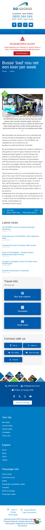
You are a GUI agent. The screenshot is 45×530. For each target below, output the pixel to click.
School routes (7, 429)
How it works (7, 474)
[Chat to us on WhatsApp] (25, 396)
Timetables (6, 432)
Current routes (7, 426)
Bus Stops (6, 422)
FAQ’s (4, 456)
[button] (22, 31)
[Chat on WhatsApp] (25, 25)
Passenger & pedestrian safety (13, 484)
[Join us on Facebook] (14, 25)
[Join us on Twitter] (19, 396)
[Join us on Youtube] (31, 25)
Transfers (5, 487)
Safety (4, 481)
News (4, 453)
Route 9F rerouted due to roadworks (15, 271)
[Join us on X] (20, 25)
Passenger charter (9, 494)
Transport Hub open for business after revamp (19, 245)
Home (4, 450)
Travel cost (6, 436)
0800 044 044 (22, 16)
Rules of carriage (8, 491)
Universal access (8, 477)
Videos (4, 460)
